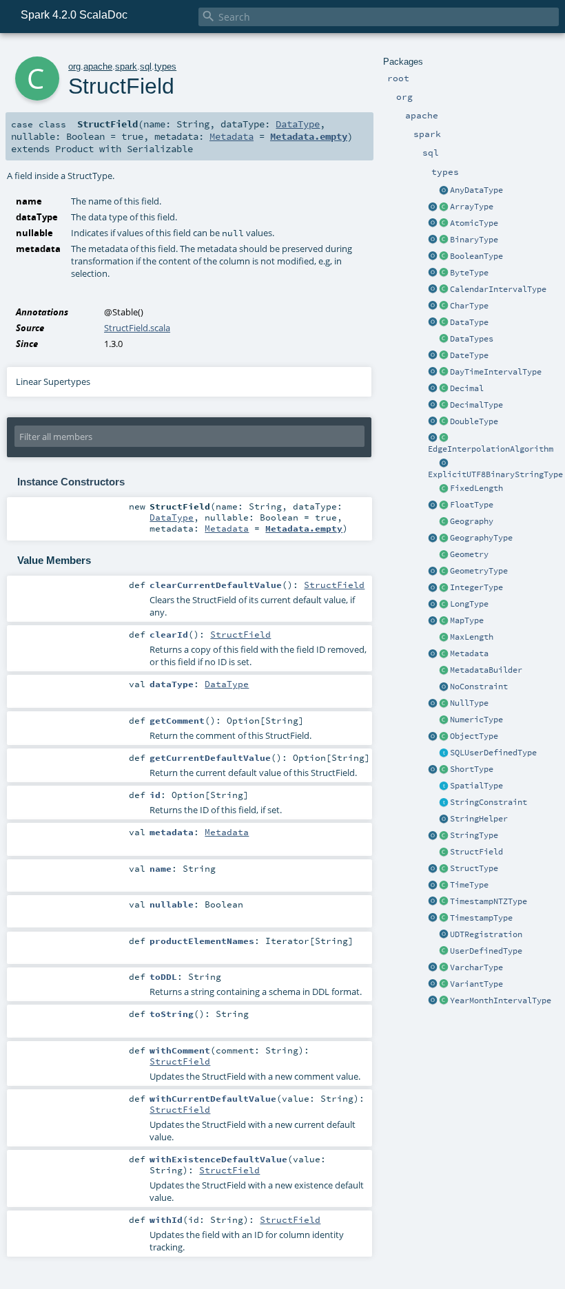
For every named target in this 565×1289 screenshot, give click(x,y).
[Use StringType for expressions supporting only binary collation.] (432, 835)
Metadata (469, 653)
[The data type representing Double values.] (443, 422)
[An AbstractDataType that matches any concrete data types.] (443, 190)
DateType (469, 355)
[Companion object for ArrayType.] (432, 207)
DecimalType (476, 405)
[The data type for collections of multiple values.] (443, 207)
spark (126, 66)
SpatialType (476, 785)
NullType (469, 703)
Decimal (467, 388)
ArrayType (471, 206)
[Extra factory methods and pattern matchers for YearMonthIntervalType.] (432, 1001)
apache (97, 66)
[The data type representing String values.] (443, 835)
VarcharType (476, 967)
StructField (476, 852)
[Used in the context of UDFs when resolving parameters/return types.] (443, 463)
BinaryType (474, 239)
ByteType (469, 272)
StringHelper (479, 819)
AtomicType (474, 223)
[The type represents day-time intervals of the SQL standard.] (443, 372)
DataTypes (471, 339)
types (165, 66)
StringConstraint (488, 802)
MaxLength (471, 637)
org (74, 66)
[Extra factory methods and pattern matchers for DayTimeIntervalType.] (432, 372)
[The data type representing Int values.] (443, 588)
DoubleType (474, 421)
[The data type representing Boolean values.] (443, 256)
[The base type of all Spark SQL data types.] (443, 322)
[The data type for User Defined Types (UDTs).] (443, 951)
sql (146, 66)
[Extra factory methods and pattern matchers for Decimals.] (432, 405)
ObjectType (474, 736)
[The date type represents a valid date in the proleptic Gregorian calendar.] (443, 355)
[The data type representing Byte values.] (443, 273)
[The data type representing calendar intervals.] (443, 289)
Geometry (469, 554)
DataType (469, 322)
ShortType (471, 769)
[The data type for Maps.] (443, 621)
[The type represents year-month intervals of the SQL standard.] (443, 1001)
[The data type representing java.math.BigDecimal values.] (443, 405)
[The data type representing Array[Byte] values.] (443, 240)
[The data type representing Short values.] (443, 769)
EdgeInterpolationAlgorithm (490, 449)
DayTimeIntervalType (496, 372)
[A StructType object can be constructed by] (443, 868)
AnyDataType (476, 190)
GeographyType (481, 538)
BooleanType (476, 256)
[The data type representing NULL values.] (443, 703)
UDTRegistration (486, 934)
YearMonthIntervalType (500, 1000)
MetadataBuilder (486, 670)
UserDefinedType (486, 951)
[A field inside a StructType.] (443, 852)
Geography (471, 521)
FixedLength (476, 488)
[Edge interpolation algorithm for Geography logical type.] (443, 437)
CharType (469, 306)
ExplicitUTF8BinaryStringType (495, 474)
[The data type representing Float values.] (443, 505)
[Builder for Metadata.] (443, 670)
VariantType (476, 984)
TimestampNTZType (488, 901)
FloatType (471, 505)
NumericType (476, 719)
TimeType (469, 885)
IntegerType (476, 587)
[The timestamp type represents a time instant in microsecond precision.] (443, 918)
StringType (474, 835)
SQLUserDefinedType (493, 752)
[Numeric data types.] (443, 720)
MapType (467, 620)
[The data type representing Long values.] (443, 604)
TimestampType (481, 918)
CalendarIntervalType (498, 289)
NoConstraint (479, 686)
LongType (469, 604)
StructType (474, 868)
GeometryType (479, 571)
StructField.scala (137, 328)
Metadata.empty (308, 136)
